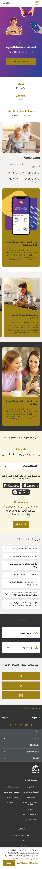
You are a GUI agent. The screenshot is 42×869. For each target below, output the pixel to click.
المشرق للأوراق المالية (11, 797)
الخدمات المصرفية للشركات (11, 787)
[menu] (4, 3)
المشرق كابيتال (11, 803)
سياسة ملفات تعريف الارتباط (21, 836)
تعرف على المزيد (16, 858)
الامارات (34, 718)
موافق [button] (9, 863)
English (5, 718)
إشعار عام (21, 841)
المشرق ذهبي (30, 466)
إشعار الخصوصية (21, 846)
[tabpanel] (21, 485)
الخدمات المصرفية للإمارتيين (31, 792)
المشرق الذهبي (30, 797)
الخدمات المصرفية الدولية (11, 792)
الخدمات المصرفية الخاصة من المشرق (31, 803)
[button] (27, 863)
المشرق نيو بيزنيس (30, 809)
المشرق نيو (30, 787)
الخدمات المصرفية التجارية (30, 814)
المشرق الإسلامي (30, 820)
